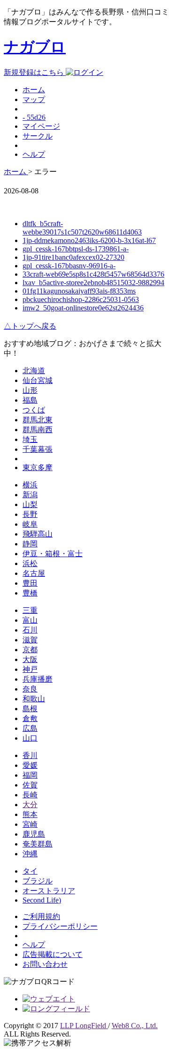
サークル (38, 136)
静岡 (30, 544)
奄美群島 (38, 844)
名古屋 (34, 573)
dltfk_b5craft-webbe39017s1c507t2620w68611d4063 (82, 228)
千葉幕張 (38, 449)
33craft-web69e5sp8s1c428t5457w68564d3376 (93, 274)
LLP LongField (84, 1026)
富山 (30, 620)
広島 (30, 728)
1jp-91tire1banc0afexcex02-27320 (73, 257)
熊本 (30, 814)
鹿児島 (34, 834)
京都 (30, 650)
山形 (30, 390)
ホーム (34, 90)
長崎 (30, 795)
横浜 (30, 485)
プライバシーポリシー (60, 926)
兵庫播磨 (38, 679)
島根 (30, 709)
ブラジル (38, 881)
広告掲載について (53, 954)
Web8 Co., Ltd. (135, 1026)
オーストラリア (49, 891)
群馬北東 (38, 420)
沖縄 (30, 854)
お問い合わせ (45, 964)
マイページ (41, 126)
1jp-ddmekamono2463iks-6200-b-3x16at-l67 (89, 240)
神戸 (30, 669)
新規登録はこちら (35, 72)
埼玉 (30, 439)
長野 (30, 514)
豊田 (30, 583)
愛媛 (30, 765)
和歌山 (34, 699)
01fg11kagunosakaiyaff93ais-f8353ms (79, 291)
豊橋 (30, 593)
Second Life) (42, 900)
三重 (30, 610)
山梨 (30, 504)
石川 (30, 630)
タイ (30, 871)
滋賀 (30, 640)
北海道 (34, 371)
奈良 (30, 689)
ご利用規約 (41, 916)
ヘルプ (34, 154)
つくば (34, 410)
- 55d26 (34, 117)
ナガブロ (35, 46)
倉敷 (30, 718)
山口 (30, 738)
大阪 (30, 659)
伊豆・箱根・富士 (53, 554)
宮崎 (30, 824)
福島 (30, 400)
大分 (30, 805)
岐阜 (30, 524)
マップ (34, 99)
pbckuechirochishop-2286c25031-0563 (81, 299)
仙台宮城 (38, 380)
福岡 (30, 775)
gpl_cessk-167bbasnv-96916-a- (69, 266)
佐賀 (30, 785)
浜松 (30, 563)
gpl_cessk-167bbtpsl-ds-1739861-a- (76, 249)
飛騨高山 (38, 534)
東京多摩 (38, 467)
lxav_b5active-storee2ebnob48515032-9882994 (93, 283)
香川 (30, 755)
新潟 (30, 495)
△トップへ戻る (30, 326)
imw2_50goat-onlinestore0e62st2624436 (83, 308)
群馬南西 (38, 430)
